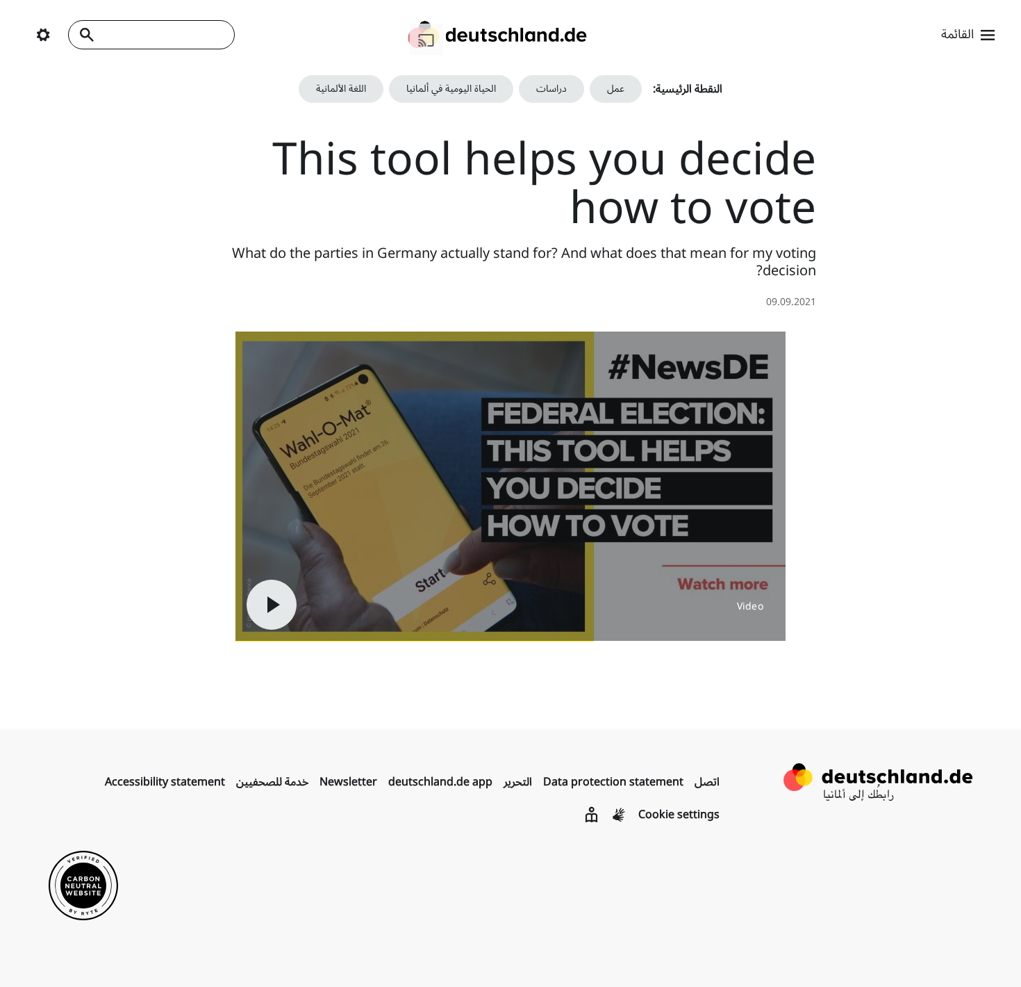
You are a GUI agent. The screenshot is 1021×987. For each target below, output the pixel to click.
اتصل (707, 782)
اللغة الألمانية (341, 89)
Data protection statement (613, 782)
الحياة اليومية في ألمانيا (451, 89)
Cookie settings (679, 814)
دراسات (551, 89)
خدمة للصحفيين (272, 782)
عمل (615, 89)
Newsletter (348, 782)
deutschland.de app (440, 782)
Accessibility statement (165, 782)
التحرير (518, 782)
